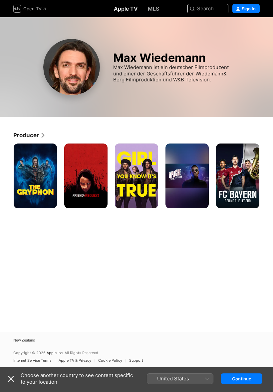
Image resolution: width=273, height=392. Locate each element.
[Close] (11, 379)
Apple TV (126, 8)
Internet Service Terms (32, 360)
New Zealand (24, 340)
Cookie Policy (110, 360)
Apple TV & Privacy (75, 360)
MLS (153, 8)
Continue (241, 378)
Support (136, 360)
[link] (29, 135)
